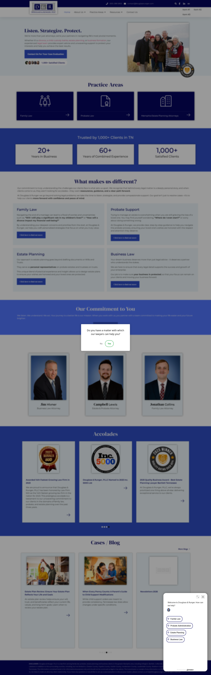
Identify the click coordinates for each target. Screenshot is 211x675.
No (101, 343)
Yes (109, 343)
